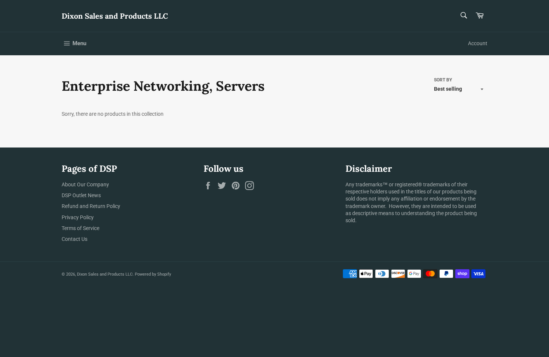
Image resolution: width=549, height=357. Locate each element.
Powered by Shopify (153, 274)
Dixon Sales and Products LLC (115, 16)
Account (477, 43)
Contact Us (74, 239)
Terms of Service (80, 228)
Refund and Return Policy (91, 206)
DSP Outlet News (81, 195)
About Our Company (85, 184)
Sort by (443, 80)
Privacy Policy (78, 217)
